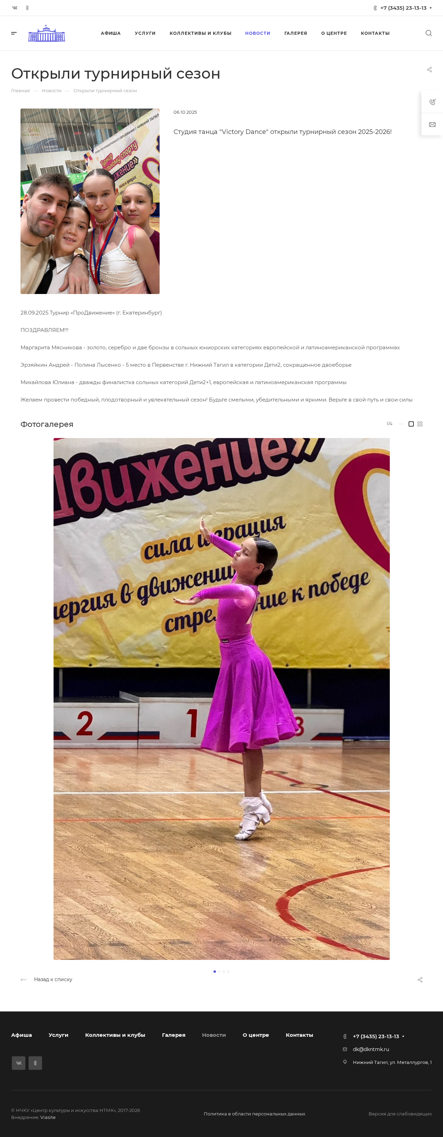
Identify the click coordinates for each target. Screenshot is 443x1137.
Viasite (48, 1117)
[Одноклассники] (27, 8)
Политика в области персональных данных (254, 1113)
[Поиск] (428, 33)
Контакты (299, 1035)
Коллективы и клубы (115, 1035)
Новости (214, 1035)
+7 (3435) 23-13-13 (403, 8)
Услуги (59, 1035)
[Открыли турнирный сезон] (90, 201)
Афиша (21, 1035)
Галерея (173, 1035)
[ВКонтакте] (14, 8)
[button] (215, 971)
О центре (256, 1035)
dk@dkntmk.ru (371, 1049)
